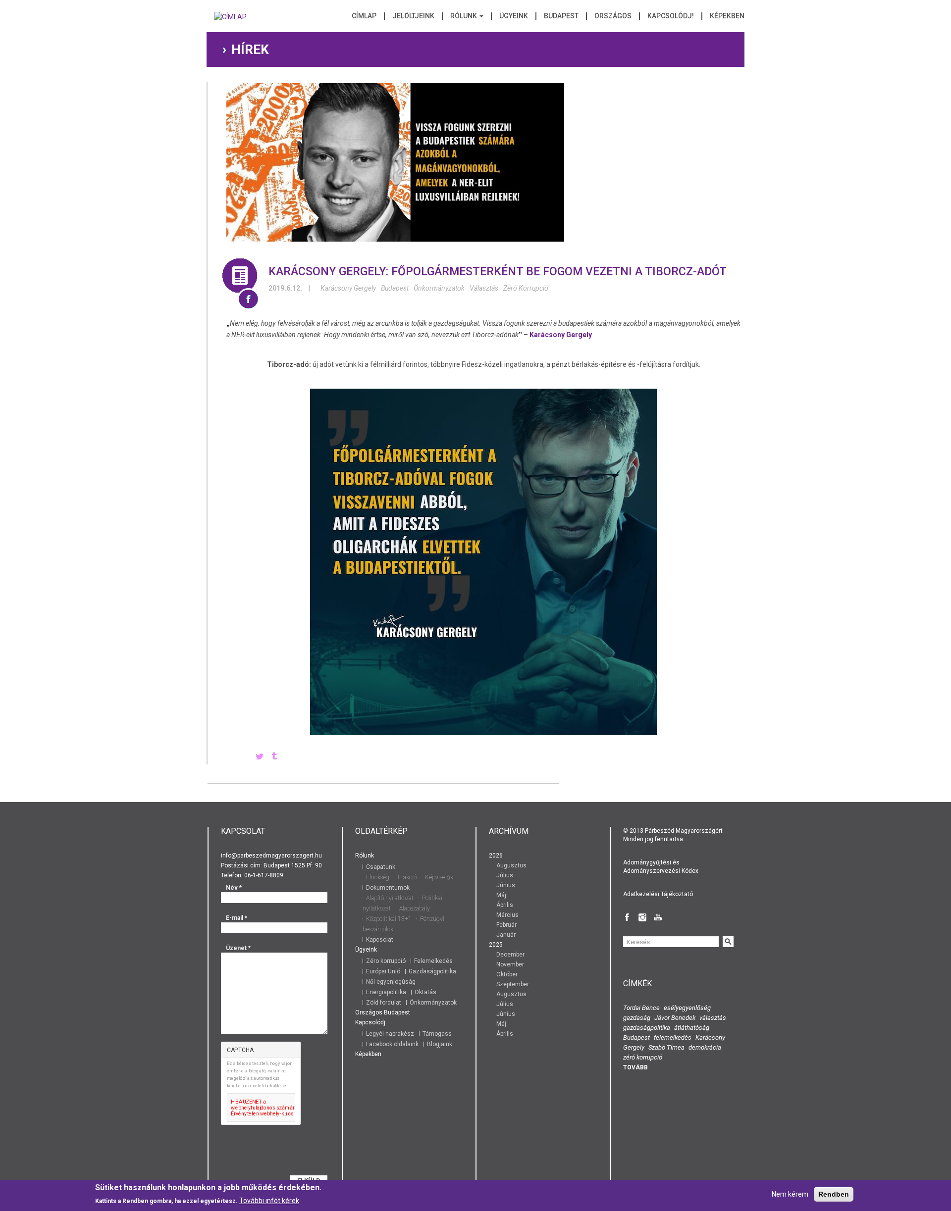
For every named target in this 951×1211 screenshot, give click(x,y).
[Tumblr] (274, 757)
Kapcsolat (379, 939)
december (510, 954)
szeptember (512, 984)
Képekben (727, 16)
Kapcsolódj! (670, 16)
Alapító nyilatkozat (390, 898)
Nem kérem (790, 1194)
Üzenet (238, 948)
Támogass (437, 1033)
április (504, 905)
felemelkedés (672, 1037)
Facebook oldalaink (392, 1044)
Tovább (635, 1067)
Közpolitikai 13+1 (389, 918)
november (510, 964)
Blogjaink (439, 1044)
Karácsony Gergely (348, 288)
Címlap (364, 16)
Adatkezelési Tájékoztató (658, 894)
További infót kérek (269, 1201)
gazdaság (636, 1017)
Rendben (833, 1194)
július (504, 875)
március (507, 914)
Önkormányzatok (433, 1002)
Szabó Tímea (666, 1047)
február (506, 924)
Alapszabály (414, 908)
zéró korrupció (525, 288)
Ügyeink (513, 16)
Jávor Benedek (674, 1017)
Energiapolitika (386, 992)
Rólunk (464, 16)
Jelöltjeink (413, 16)
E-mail (236, 917)
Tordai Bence (641, 1007)
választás (484, 288)
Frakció (407, 877)
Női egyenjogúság (391, 981)
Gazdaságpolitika (432, 971)
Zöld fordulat (383, 1002)
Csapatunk (380, 866)
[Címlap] (230, 20)
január (506, 934)
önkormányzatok (439, 288)
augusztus (511, 865)
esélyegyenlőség (687, 1007)
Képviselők (439, 877)
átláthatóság (691, 1027)
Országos (613, 16)
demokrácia (704, 1047)
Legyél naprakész (390, 1033)
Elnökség (377, 877)
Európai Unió (383, 971)
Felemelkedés (433, 961)
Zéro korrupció (386, 961)
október (507, 974)
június (505, 885)
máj (501, 895)
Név (234, 887)
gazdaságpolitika (646, 1027)
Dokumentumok (388, 887)
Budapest (561, 16)
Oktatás (425, 992)
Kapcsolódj (370, 1022)
